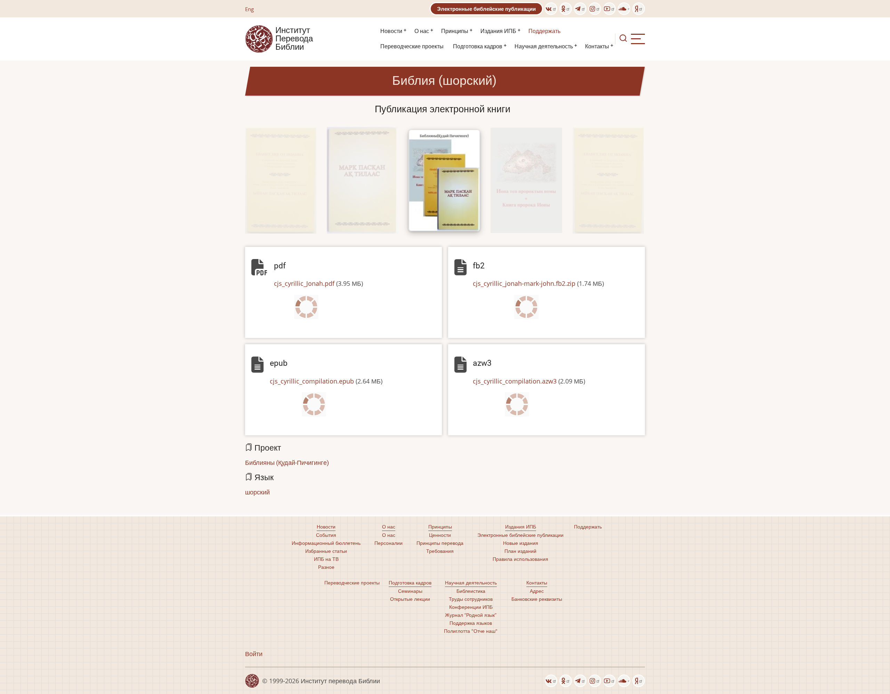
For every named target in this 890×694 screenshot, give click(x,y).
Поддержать (544, 31)
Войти (253, 653)
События (326, 535)
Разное (326, 567)
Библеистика (470, 591)
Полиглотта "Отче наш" (470, 631)
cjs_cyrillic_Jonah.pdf (304, 283)
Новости (391, 31)
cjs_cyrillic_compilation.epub (312, 381)
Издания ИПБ (498, 31)
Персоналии (388, 543)
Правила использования (520, 559)
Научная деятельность (544, 46)
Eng (249, 9)
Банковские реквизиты (536, 599)
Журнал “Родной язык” (470, 615)
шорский (257, 492)
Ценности (440, 535)
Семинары (410, 591)
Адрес (537, 591)
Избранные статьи (326, 551)
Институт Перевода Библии (294, 38)
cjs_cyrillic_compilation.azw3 (515, 381)
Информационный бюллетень (326, 543)
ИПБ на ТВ (326, 559)
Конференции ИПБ (471, 607)
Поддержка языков (471, 623)
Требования (440, 551)
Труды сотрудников (471, 599)
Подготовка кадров (477, 46)
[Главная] (259, 38)
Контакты (597, 46)
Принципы (454, 31)
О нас (421, 31)
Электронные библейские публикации (486, 8)
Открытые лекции (410, 599)
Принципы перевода (439, 543)
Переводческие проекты (412, 46)
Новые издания (520, 543)
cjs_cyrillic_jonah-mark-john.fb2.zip (524, 283)
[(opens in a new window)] (551, 8)
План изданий (520, 551)
